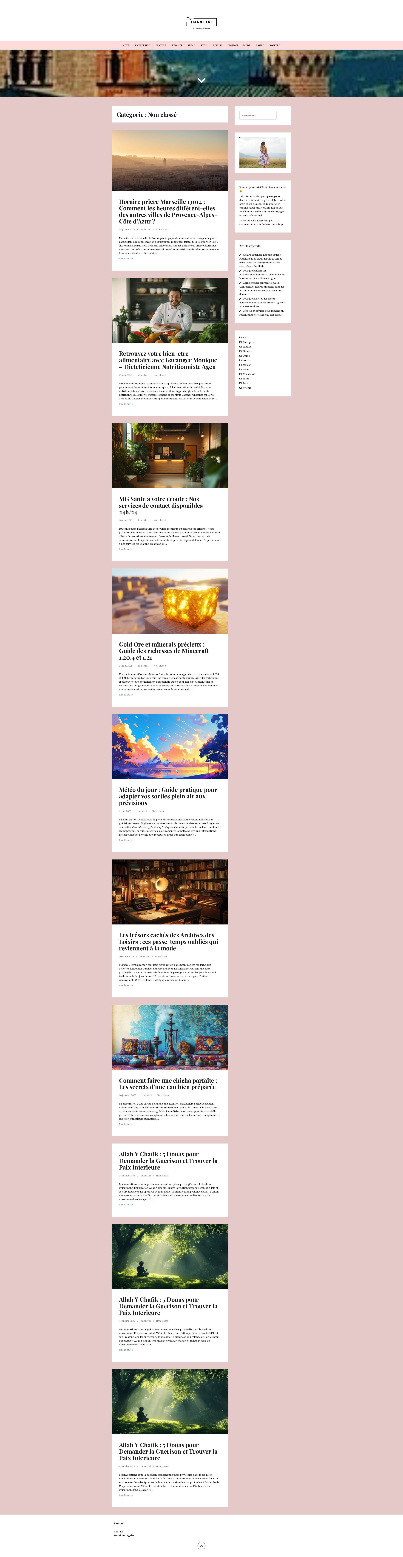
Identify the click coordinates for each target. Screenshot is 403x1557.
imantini (145, 229)
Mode (246, 45)
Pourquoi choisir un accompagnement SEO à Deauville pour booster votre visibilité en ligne (262, 274)
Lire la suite (131, 259)
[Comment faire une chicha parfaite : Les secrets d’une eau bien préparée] (169, 1039)
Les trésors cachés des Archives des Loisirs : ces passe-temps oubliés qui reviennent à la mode (168, 941)
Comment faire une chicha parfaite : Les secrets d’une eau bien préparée (168, 1083)
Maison (233, 45)
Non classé (162, 229)
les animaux (268, 207)
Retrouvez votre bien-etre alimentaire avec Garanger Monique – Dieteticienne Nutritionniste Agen (168, 359)
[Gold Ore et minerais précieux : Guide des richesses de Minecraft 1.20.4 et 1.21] (169, 603)
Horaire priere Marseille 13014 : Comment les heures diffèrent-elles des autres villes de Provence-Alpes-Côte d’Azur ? (168, 211)
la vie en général (263, 200)
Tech (204, 45)
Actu (126, 45)
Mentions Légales (124, 1535)
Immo (191, 45)
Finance (177, 45)
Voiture (275, 45)
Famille (161, 45)
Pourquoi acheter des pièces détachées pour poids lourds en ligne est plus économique (262, 302)
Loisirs (217, 45)
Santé (260, 45)
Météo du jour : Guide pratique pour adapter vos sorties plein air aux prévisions (168, 796)
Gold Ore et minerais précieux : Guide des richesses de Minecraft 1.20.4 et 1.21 (164, 650)
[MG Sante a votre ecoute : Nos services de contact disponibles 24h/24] (169, 458)
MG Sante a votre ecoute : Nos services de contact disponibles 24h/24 (161, 505)
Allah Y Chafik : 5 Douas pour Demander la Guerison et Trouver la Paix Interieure (168, 1160)
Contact (118, 1531)
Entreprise (142, 45)
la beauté (254, 207)
